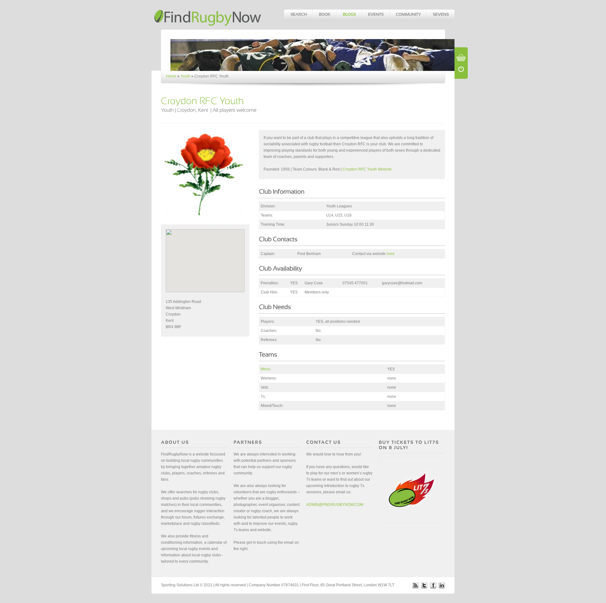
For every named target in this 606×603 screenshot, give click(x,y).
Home (171, 76)
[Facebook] (433, 585)
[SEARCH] (298, 14)
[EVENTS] (375, 14)
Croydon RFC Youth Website (367, 169)
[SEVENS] (440, 14)
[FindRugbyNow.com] (208, 14)
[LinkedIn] (441, 585)
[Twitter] (424, 585)
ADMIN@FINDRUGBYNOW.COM (334, 504)
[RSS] (415, 585)
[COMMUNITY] (407, 14)
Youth (185, 76)
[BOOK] (324, 14)
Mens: (266, 369)
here (391, 254)
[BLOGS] (349, 14)
